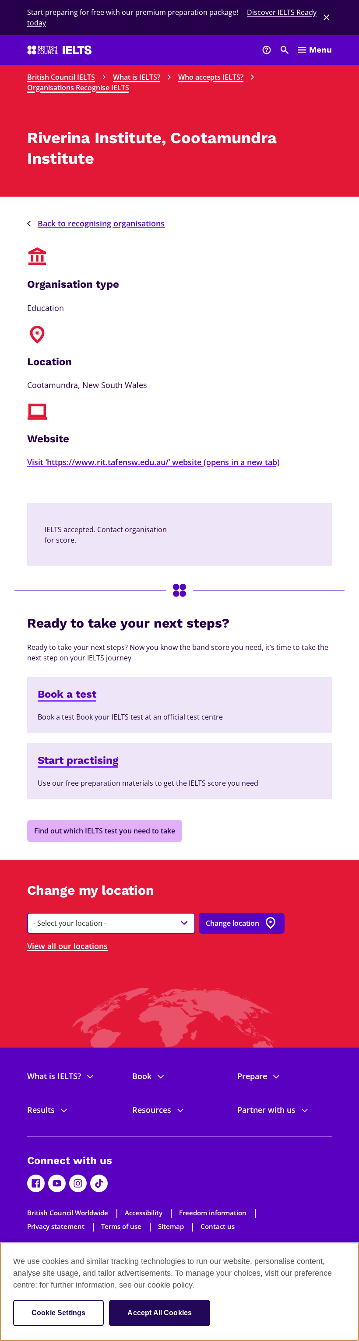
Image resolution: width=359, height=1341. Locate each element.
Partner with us (266, 1110)
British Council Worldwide (67, 1212)
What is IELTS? (136, 77)
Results (41, 1110)
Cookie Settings (58, 1312)
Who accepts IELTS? (210, 77)
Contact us (218, 1226)
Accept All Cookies (159, 1312)
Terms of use (121, 1226)
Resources (151, 1110)
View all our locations (67, 946)
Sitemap (171, 1226)
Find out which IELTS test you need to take (104, 831)
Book (141, 1076)
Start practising (78, 760)
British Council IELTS (61, 77)
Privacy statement (55, 1226)
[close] (326, 17)
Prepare (252, 1076)
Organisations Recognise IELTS (78, 87)
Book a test (67, 694)
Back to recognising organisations (101, 223)
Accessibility (143, 1212)
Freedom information (212, 1212)
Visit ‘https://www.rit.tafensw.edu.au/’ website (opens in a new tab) (153, 462)
